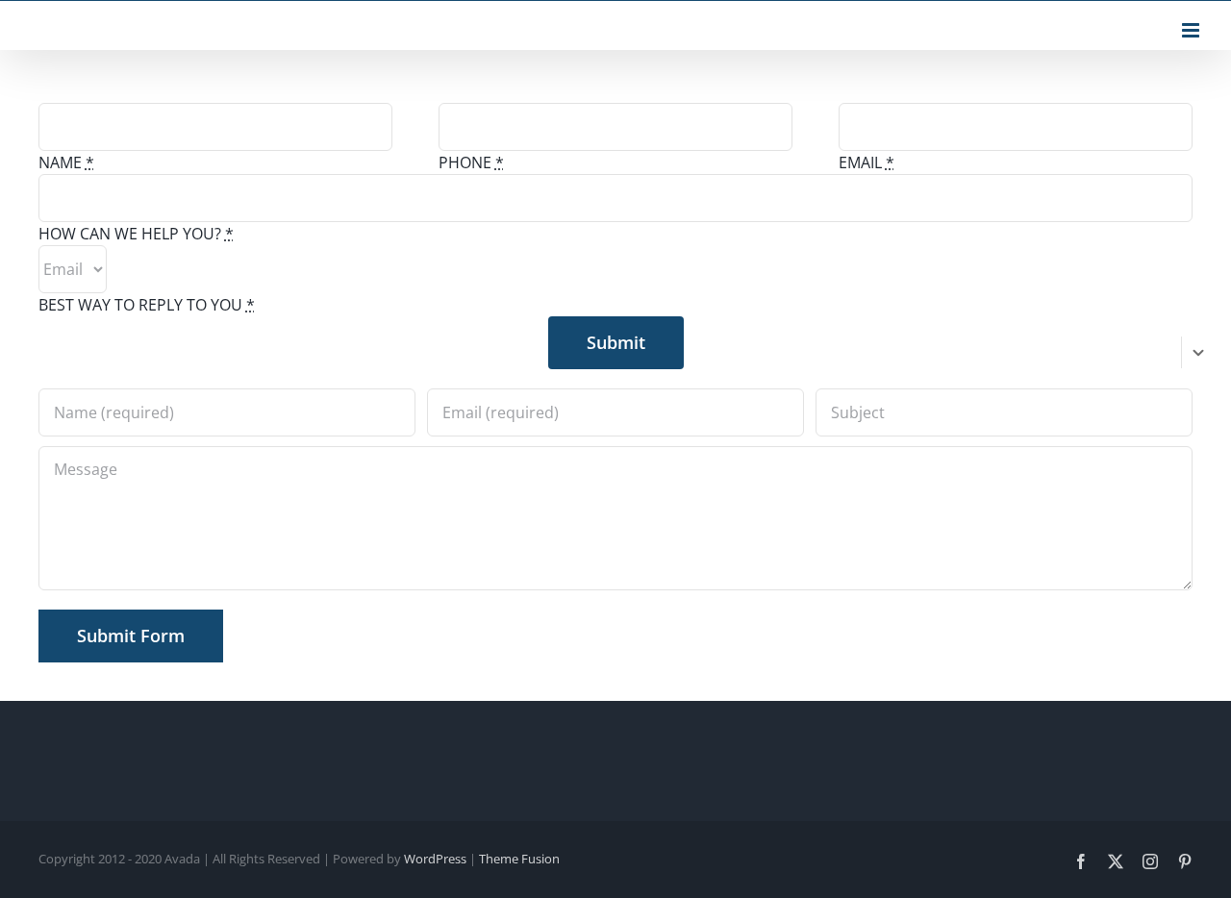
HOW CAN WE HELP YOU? (136, 233)
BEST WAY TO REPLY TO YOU (146, 304)
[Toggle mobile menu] (1192, 30)
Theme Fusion (519, 858)
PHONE (471, 162)
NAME (66, 162)
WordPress (435, 858)
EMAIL (866, 162)
